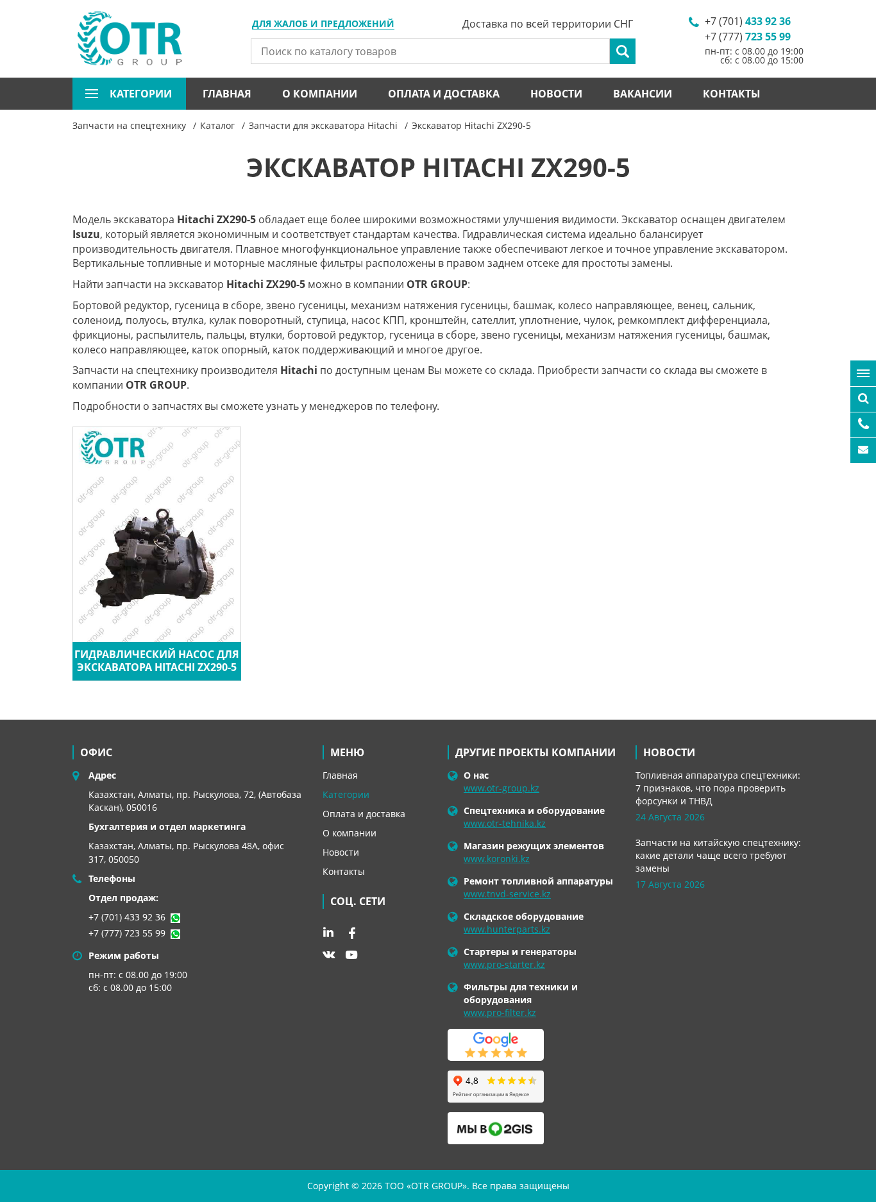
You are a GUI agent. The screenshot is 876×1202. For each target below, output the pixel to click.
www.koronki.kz (497, 858)
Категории (346, 794)
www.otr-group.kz (501, 788)
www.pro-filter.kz (500, 1012)
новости (669, 752)
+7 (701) (748, 21)
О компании (319, 94)
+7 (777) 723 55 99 (126, 933)
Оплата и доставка (444, 94)
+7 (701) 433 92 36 (126, 917)
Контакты (732, 94)
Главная (227, 94)
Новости (556, 94)
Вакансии (642, 94)
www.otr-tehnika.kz (505, 823)
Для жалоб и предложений (323, 24)
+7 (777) (748, 37)
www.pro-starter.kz (504, 964)
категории (141, 94)
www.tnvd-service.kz (507, 894)
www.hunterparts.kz (507, 929)
